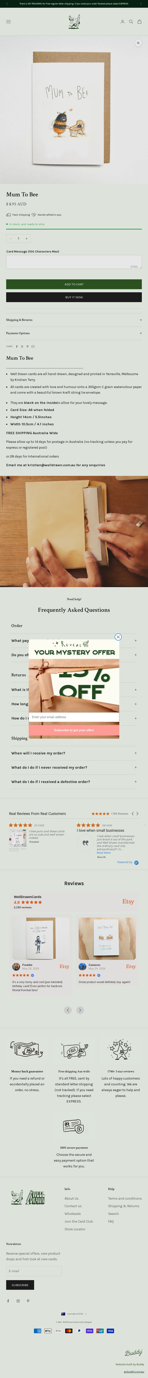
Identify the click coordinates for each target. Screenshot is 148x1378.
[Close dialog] (118, 637)
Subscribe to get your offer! (74, 730)
